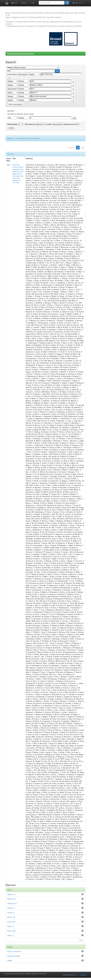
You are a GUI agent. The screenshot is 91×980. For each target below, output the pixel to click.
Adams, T (10, 935)
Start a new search (15, 104)
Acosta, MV (11, 922)
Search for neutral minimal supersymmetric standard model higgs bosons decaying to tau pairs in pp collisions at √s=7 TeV (18, 174)
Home (15, 3)
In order (49, 124)
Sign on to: (78, 3)
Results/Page (12, 124)
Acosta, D (10, 912)
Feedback (83, 975)
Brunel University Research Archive (20, 54)
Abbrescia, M (12, 903)
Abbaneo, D (11, 894)
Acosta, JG (11, 917)
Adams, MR (11, 931)
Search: (10, 67)
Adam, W (10, 926)
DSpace (74, 975)
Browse (24, 3)
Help (32, 3)
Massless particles (13, 956)
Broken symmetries (14, 951)
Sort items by (30, 124)
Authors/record (69, 124)
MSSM (9, 960)
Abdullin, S (11, 908)
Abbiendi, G (11, 899)
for (8, 71)
